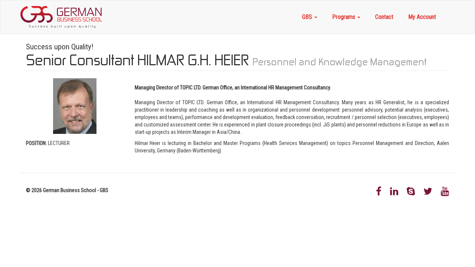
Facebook (378, 191)
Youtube (445, 191)
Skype (411, 191)
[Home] (64, 17)
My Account (422, 16)
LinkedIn (394, 191)
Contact (384, 16)
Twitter (427, 191)
